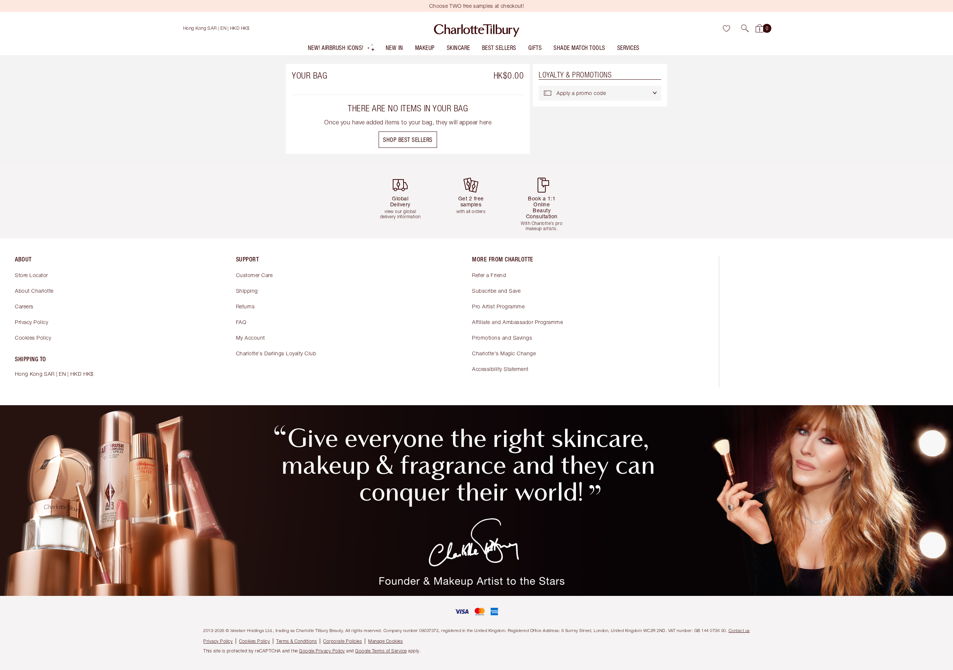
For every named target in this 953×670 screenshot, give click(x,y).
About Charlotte (34, 291)
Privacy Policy (31, 322)
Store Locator (31, 275)
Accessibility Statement (500, 369)
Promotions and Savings (502, 337)
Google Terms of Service (381, 651)
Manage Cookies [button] (385, 641)
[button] (745, 28)
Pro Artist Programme (498, 306)
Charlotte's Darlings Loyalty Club (276, 353)
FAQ (241, 322)
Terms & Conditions (296, 641)
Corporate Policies (342, 641)
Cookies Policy (33, 337)
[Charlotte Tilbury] (477, 28)
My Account (250, 337)
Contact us (739, 630)
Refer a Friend (489, 275)
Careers (24, 306)
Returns (245, 306)
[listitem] (341, 49)
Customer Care (254, 275)
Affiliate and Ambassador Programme (517, 322)
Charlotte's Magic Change (504, 353)
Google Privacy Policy (322, 651)
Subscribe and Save (496, 291)
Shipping (247, 291)
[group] (405, 200)
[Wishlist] (726, 28)
